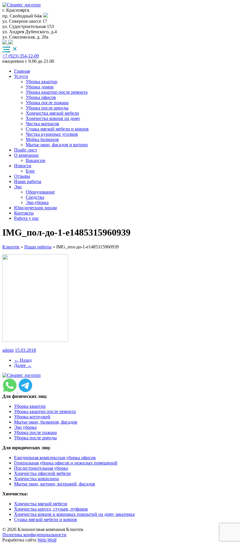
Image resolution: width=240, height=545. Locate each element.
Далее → (23, 365)
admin (8, 350)
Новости (22, 165)
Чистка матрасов (42, 123)
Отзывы (22, 176)
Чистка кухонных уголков (52, 134)
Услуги (21, 76)
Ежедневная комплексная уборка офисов (55, 457)
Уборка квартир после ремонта (57, 92)
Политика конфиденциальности (34, 534)
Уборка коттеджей (32, 416)
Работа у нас (26, 218)
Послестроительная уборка (41, 468)
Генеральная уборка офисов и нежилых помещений (65, 462)
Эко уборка (25, 427)
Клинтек (11, 246)
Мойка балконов (42, 139)
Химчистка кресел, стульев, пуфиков (51, 508)
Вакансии (35, 160)
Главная (22, 71)
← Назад (23, 360)
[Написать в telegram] (5, 42)
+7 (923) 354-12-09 (20, 55)
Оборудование (40, 191)
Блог (30, 170)
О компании (26, 155)
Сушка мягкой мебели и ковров (57, 128)
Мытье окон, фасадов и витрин (57, 144)
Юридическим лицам (35, 207)
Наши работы (27, 181)
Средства (35, 197)
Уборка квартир (41, 81)
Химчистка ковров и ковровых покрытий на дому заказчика (74, 514)
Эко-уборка (37, 202)
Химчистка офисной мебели (42, 473)
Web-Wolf (46, 539)
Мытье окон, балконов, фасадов (45, 421)
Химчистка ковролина (36, 478)
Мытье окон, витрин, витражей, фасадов (54, 483)
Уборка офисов (41, 97)
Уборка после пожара (47, 102)
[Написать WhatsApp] (10, 42)
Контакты (24, 212)
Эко (18, 186)
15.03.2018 (25, 350)
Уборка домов (40, 86)
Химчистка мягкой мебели (52, 113)
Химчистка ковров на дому (53, 118)
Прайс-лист (25, 149)
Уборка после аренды (47, 107)
